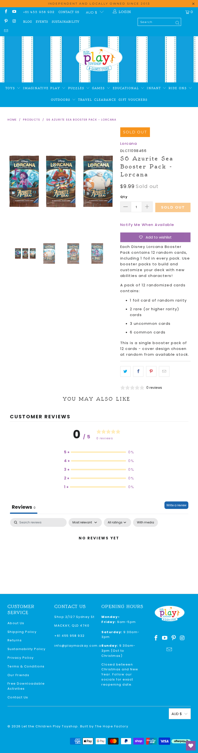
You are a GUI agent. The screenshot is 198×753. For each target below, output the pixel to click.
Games (99, 88)
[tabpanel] (99, 554)
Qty (124, 197)
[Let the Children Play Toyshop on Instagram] (14, 21)
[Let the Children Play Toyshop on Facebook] (6, 12)
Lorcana (128, 143)
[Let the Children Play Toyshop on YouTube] (14, 12)
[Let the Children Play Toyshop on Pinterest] (6, 21)
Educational (127, 88)
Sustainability (65, 21)
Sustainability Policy (26, 649)
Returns (14, 640)
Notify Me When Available (147, 224)
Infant (155, 88)
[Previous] (11, 181)
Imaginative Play (42, 88)
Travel (85, 99)
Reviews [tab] (23, 507)
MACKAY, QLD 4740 (71, 625)
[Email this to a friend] (164, 371)
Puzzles (77, 88)
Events (42, 21)
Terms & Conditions (26, 666)
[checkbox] (145, 522)
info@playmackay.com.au (79, 645)
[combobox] (159, 22)
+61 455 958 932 (39, 12)
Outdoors (61, 99)
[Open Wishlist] (191, 746)
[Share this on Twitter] (125, 371)
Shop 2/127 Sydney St (74, 617)
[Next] (112, 181)
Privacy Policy (20, 657)
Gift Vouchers (133, 99)
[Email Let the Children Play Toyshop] (6, 31)
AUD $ (91, 12)
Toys (11, 88)
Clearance (105, 99)
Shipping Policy (22, 632)
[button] (99, 452)
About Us (15, 623)
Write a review (176, 505)
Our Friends (18, 675)
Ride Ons (178, 88)
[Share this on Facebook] (138, 371)
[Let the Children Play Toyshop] (99, 59)
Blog (27, 21)
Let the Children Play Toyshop (50, 726)
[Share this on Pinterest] (151, 371)
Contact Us (68, 12)
